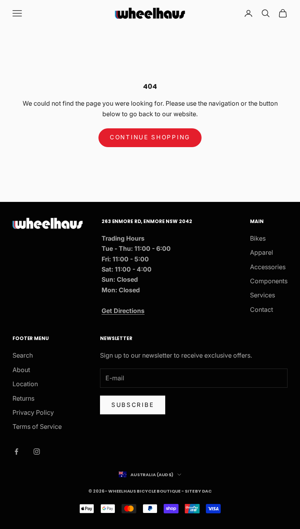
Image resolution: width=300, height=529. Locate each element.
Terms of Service (37, 426)
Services (262, 295)
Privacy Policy (33, 412)
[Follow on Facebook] (16, 451)
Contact (261, 309)
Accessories (268, 267)
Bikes (258, 238)
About (21, 370)
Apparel (261, 252)
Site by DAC (198, 491)
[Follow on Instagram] (37, 451)
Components (269, 281)
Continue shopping (150, 137)
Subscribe (132, 404)
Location (25, 384)
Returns (23, 398)
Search (22, 355)
